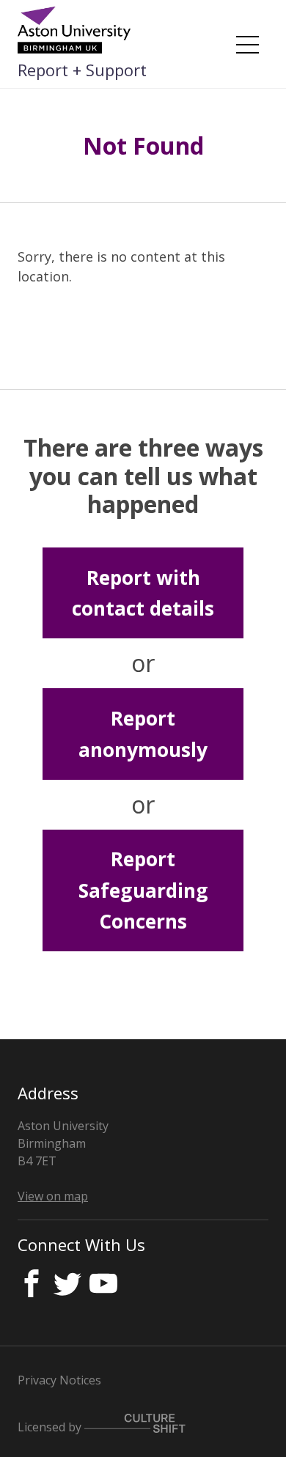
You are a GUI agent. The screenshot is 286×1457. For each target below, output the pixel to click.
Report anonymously (143, 733)
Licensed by (51, 1426)
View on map (53, 1196)
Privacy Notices (59, 1380)
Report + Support (82, 70)
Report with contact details (143, 592)
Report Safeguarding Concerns (143, 890)
